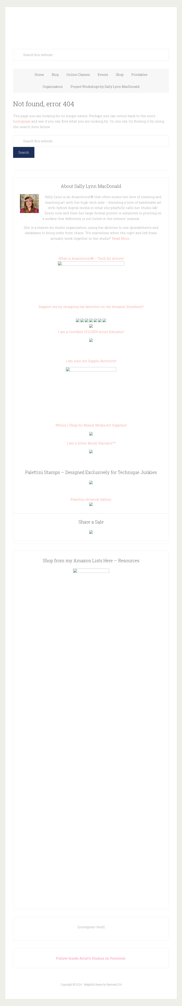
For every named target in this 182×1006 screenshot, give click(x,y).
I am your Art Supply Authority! (91, 361)
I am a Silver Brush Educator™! (91, 443)
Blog (55, 74)
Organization (53, 86)
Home (39, 74)
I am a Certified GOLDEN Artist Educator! (91, 331)
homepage (21, 121)
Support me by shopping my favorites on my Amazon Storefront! (91, 306)
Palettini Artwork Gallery (91, 499)
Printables (139, 74)
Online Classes (78, 74)
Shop (120, 74)
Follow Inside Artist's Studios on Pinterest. (91, 958)
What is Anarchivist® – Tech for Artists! (91, 258)
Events (103, 74)
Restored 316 (114, 984)
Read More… (121, 238)
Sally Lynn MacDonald (91, 25)
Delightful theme (93, 984)
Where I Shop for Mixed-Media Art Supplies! (91, 425)
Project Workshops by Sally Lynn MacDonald (105, 86)
